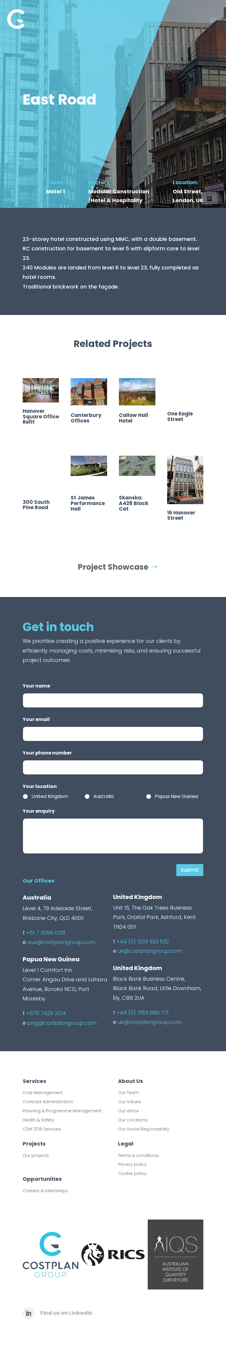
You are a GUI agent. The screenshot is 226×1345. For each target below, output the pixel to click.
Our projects (36, 1155)
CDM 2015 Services (42, 1129)
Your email (38, 719)
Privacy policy (132, 1164)
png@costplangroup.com (62, 1023)
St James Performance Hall (88, 503)
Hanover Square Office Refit (41, 416)
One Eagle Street (180, 416)
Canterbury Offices (86, 418)
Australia (103, 797)
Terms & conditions (138, 1155)
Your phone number (47, 753)
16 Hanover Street (181, 515)
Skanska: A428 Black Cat (133, 503)
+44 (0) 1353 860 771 (143, 1012)
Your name (38, 686)
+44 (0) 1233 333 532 (143, 941)
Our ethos (128, 1111)
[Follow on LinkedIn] (28, 1313)
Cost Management (43, 1093)
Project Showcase (113, 567)
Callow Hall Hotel (133, 418)
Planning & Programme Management (62, 1111)
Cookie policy (132, 1173)
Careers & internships (45, 1191)
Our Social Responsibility (143, 1129)
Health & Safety (38, 1120)
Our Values (129, 1102)
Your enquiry (39, 811)
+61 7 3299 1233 (45, 932)
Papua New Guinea (176, 797)
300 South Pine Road (36, 505)
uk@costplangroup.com (150, 951)
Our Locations (132, 1120)
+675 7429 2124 (46, 1013)
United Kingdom (49, 797)
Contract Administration (48, 1102)
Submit (190, 869)
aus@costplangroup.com (61, 942)
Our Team (128, 1093)
